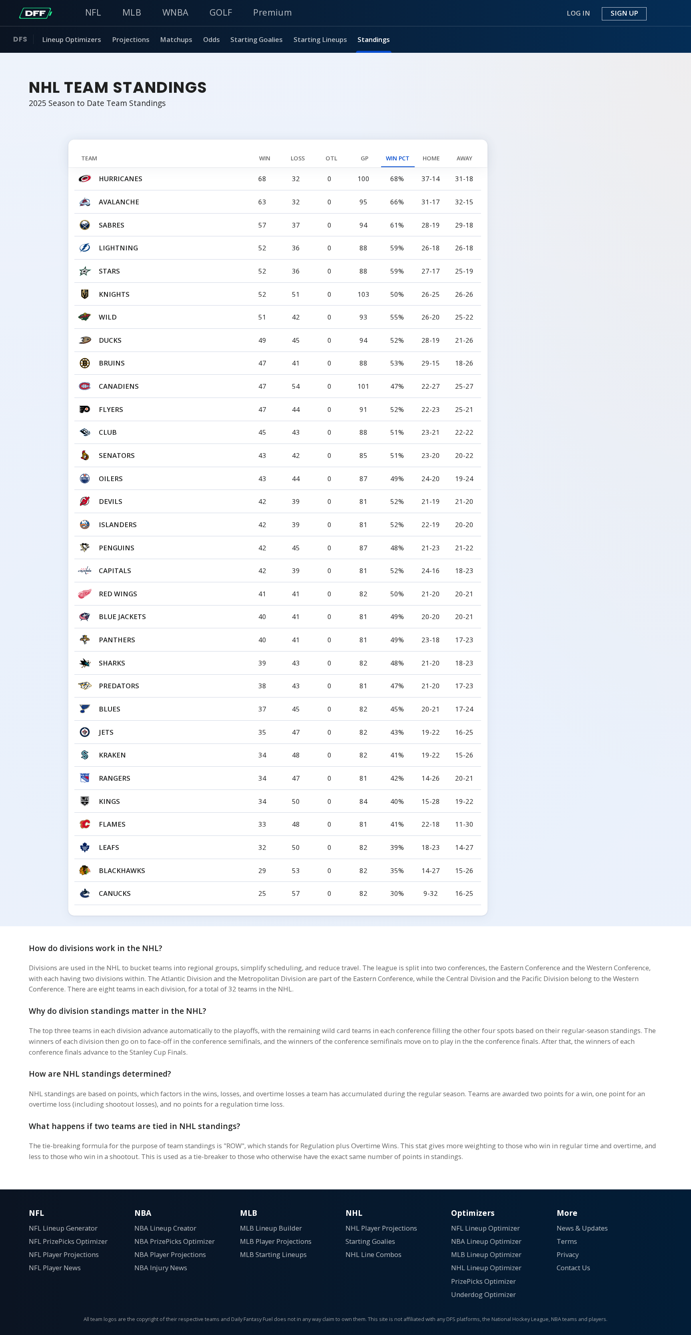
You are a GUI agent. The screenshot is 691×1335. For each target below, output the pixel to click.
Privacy (568, 1254)
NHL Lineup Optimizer (486, 1267)
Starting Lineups (320, 39)
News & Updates (582, 1228)
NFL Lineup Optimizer (485, 1228)
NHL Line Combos (373, 1254)
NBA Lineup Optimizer (486, 1241)
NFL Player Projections (64, 1254)
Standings (373, 39)
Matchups (176, 39)
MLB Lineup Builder (271, 1228)
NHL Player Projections (381, 1228)
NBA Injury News (160, 1267)
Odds (211, 39)
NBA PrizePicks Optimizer (174, 1241)
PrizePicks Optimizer (483, 1281)
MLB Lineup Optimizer (486, 1254)
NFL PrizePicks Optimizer (68, 1241)
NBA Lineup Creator (165, 1228)
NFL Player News (55, 1267)
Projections (131, 39)
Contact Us (573, 1267)
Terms (567, 1241)
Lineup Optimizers (71, 39)
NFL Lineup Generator (63, 1228)
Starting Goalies (256, 39)
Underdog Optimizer (483, 1294)
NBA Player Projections (170, 1254)
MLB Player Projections (276, 1241)
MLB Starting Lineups (273, 1254)
